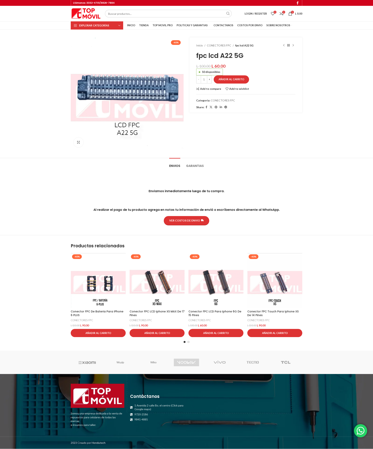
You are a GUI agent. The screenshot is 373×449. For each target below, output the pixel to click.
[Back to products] (288, 45)
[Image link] (97, 395)
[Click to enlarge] (78, 142)
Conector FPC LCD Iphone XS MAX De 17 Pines (157, 313)
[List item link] (157, 407)
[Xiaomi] (87, 362)
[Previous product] (283, 45)
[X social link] (211, 107)
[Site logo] (86, 13)
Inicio (199, 45)
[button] (98, 333)
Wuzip (120, 362)
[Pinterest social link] (216, 107)
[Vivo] (219, 362)
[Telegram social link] (225, 107)
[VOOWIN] (186, 362)
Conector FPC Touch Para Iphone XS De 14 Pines (273, 313)
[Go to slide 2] (188, 342)
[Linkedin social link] (221, 107)
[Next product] (293, 45)
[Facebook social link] (297, 3)
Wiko (153, 362)
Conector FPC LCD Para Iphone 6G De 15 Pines (214, 313)
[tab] (174, 164)
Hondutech (98, 442)
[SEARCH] (228, 13)
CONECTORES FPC (219, 45)
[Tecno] (252, 362)
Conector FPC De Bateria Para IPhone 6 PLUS (97, 313)
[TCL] (285, 362)
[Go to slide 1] (185, 342)
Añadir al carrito (231, 79)
